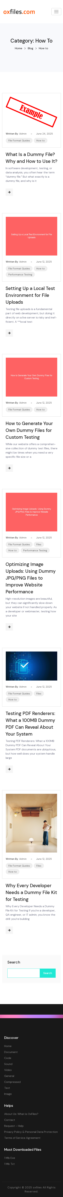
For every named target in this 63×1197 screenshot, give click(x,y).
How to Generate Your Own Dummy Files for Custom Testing (29, 430)
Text (7, 1088)
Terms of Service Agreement (22, 1138)
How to (40, 140)
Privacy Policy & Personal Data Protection (31, 1132)
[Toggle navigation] (56, 11)
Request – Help (14, 1126)
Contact (9, 1120)
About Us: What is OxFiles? (21, 1114)
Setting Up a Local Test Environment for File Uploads (30, 295)
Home (18, 48)
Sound (8, 1064)
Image (8, 1094)
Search (13, 962)
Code (7, 1058)
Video (8, 1070)
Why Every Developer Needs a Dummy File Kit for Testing (31, 892)
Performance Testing (20, 274)
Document (11, 1052)
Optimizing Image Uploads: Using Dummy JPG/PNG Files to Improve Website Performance (31, 578)
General (9, 1076)
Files (38, 544)
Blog (30, 48)
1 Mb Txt (9, 1164)
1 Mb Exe (9, 1158)
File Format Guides (19, 140)
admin (23, 133)
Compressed (12, 1082)
